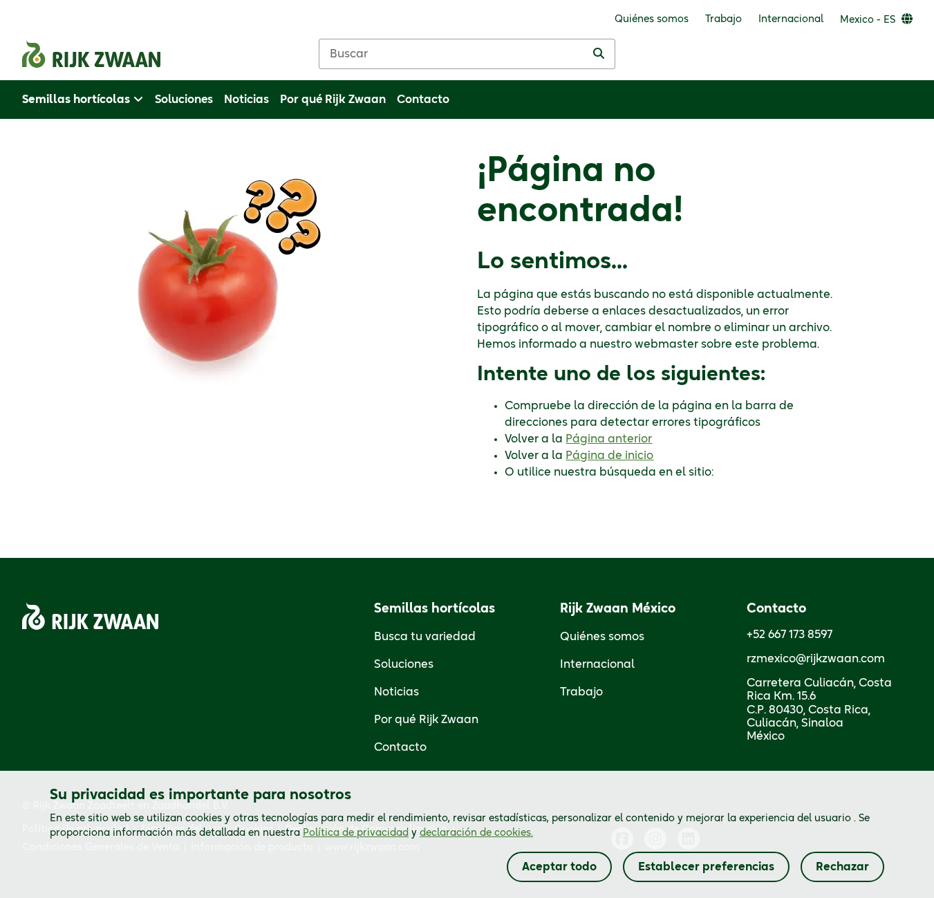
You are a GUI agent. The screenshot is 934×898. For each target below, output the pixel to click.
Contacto (400, 747)
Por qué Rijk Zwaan (426, 719)
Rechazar (842, 866)
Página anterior (609, 439)
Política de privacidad (356, 833)
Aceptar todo (559, 866)
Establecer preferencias (706, 866)
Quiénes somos (602, 636)
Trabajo (581, 692)
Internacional (597, 664)
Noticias (396, 692)
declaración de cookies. (476, 833)
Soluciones (403, 664)
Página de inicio (609, 455)
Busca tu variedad (425, 636)
